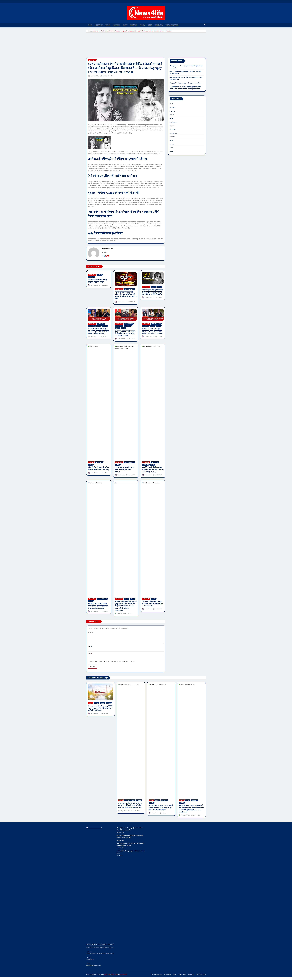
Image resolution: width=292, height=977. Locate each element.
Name (90, 646)
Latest (171, 151)
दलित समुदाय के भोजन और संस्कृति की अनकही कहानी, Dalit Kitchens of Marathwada (152, 603)
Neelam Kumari (186, 815)
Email (90, 654)
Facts (125, 25)
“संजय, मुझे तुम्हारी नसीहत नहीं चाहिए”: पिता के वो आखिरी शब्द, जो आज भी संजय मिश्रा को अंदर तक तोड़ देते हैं (125, 295)
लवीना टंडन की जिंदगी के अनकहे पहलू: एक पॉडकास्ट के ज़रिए (97, 281)
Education (172, 129)
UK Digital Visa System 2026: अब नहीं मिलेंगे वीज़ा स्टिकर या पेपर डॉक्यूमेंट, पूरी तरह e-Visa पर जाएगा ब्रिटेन (161, 807)
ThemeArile (123, 974)
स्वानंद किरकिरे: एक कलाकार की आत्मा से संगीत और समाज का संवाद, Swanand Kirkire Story (98, 606)
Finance (172, 144)
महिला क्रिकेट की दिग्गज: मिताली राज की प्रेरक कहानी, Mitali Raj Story (98, 468)
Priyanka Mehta (95, 76)
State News (159, 25)
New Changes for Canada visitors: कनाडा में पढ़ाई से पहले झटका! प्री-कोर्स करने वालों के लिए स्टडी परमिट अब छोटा (130, 805)
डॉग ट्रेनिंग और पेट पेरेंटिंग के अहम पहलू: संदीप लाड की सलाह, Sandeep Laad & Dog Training (153, 469)
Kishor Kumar (94, 285)
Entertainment (174, 133)
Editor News (114, 974)
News (150, 25)
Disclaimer (191, 974)
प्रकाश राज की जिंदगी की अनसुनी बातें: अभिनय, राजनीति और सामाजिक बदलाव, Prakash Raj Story (98, 331)
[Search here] (205, 24)
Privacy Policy (182, 974)
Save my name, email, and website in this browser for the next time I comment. (112, 661)
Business (172, 111)
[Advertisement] (146, 44)
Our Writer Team (201, 974)
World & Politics (172, 25)
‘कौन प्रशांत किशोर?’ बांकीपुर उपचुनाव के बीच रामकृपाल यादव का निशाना (185, 83)
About (174, 974)
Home (90, 25)
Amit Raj (120, 613)
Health (171, 148)
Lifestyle (133, 25)
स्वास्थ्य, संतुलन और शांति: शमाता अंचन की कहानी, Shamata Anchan (124, 469)
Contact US (167, 974)
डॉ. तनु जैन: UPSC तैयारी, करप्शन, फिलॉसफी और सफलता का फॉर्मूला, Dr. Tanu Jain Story (125, 333)
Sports (142, 25)
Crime (107, 25)
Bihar (171, 104)
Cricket (172, 115)
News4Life (107, 974)
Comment (91, 632)
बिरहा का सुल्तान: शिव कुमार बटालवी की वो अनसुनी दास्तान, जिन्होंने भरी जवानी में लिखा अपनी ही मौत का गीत (152, 292)
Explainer (116, 25)
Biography (99, 25)
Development (173, 122)
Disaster (172, 126)
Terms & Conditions (156, 974)
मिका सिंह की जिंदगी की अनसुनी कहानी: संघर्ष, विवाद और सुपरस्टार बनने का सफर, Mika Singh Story (152, 331)
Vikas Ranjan (94, 336)
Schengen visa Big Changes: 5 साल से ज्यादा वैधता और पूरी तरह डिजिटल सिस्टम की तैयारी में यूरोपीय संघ (100, 708)
